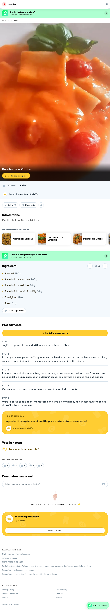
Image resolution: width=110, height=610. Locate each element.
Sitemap (59, 594)
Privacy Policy (8, 590)
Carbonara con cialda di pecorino (16, 554)
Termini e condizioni (10, 594)
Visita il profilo (55, 530)
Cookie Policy (61, 590)
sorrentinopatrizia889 (28, 194)
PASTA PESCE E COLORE (12, 562)
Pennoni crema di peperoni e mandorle (18, 570)
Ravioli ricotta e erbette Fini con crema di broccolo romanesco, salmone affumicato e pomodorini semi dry (46, 566)
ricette (6, 21)
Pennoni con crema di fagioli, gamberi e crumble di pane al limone (29, 574)
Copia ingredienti (16, 310)
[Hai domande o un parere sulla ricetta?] (53, 484)
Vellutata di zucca (9, 558)
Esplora (5, 598)
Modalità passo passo (18, 176)
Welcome (59, 598)
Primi (15, 21)
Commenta (30, 205)
